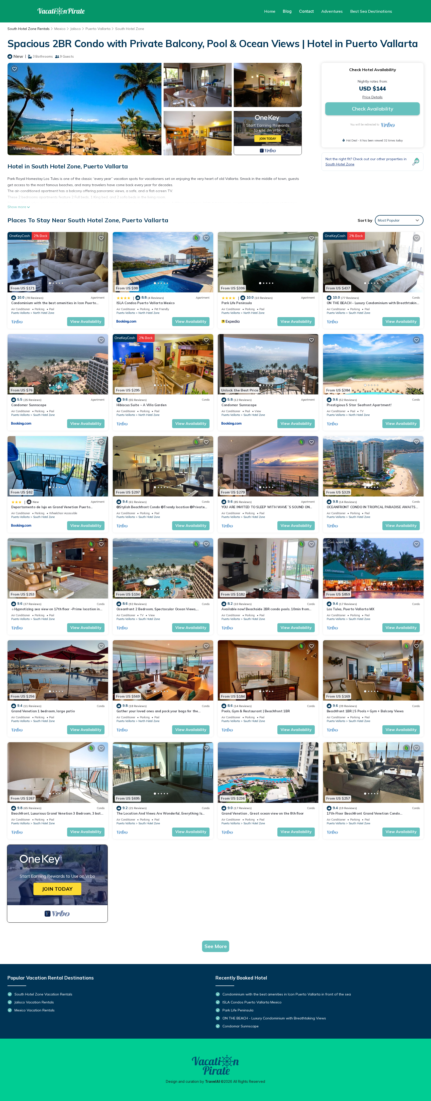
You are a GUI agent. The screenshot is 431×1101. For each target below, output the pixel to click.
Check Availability (372, 109)
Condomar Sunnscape (28, 405)
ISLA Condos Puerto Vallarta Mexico (145, 303)
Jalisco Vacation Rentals (34, 1002)
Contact (306, 11)
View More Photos (28, 148)
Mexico (60, 28)
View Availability (85, 321)
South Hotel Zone (129, 28)
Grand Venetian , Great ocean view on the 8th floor (262, 813)
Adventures (332, 11)
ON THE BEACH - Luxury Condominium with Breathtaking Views (274, 1018)
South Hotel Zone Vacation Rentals (43, 994)
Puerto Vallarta (98, 28)
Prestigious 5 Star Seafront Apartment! (359, 405)
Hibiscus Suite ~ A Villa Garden (141, 405)
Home (269, 11)
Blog (287, 11)
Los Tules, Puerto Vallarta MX (350, 609)
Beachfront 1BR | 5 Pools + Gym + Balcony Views (365, 711)
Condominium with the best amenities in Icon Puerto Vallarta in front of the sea (286, 994)
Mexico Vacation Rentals (34, 1010)
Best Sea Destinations (371, 11)
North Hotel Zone (43, 313)
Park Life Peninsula (236, 303)
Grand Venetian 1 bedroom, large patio (43, 711)
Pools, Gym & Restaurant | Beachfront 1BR (255, 711)
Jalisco (75, 28)
